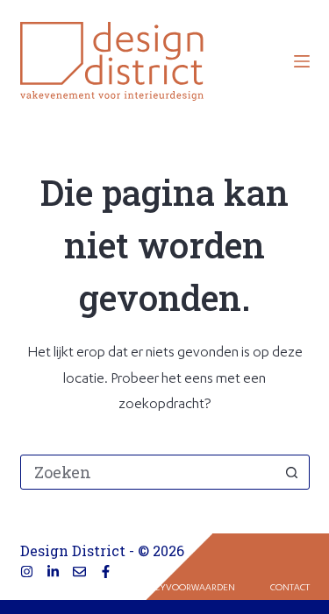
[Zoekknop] (292, 472)
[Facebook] (105, 571)
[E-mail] (79, 571)
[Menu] (302, 61)
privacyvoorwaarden (182, 588)
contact (290, 588)
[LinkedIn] (53, 571)
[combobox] (148, 472)
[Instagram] (26, 571)
